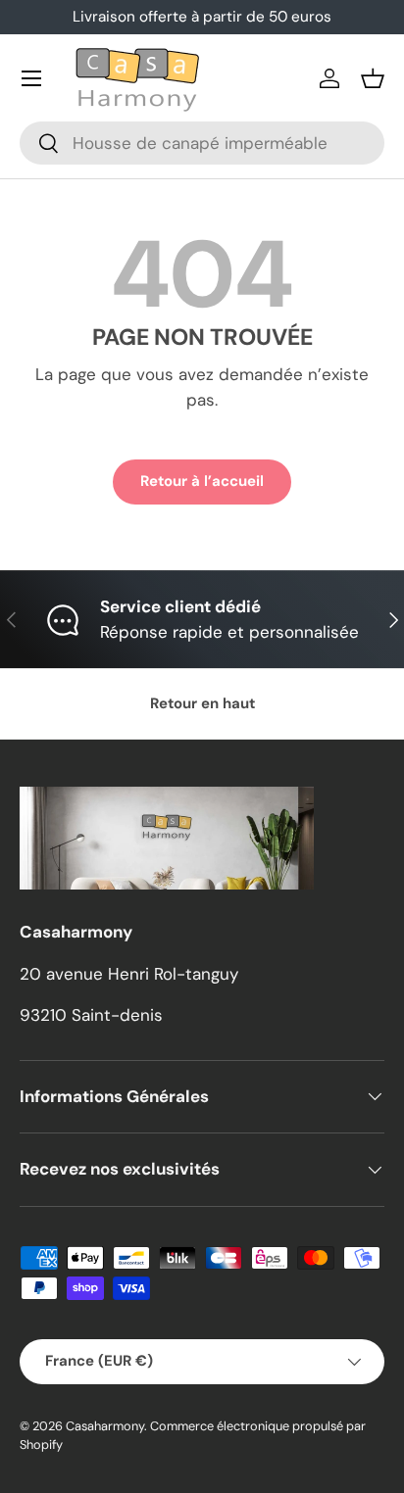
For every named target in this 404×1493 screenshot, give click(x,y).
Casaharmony (105, 1426)
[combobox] (202, 143)
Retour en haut (202, 703)
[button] (372, 78)
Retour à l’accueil (202, 481)
